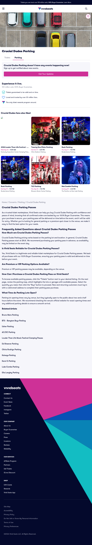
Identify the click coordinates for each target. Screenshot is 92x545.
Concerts (12, 202)
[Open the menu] (3, 8)
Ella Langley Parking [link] (10, 373)
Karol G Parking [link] (8, 361)
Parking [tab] (18, 58)
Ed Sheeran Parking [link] (10, 344)
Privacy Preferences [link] (11, 526)
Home (4, 202)
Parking (21, 202)
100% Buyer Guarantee (55, 2)
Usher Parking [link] (8, 326)
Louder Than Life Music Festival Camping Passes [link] (22, 338)
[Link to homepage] (46, 9)
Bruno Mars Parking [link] (10, 315)
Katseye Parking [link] (9, 355)
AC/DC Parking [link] (8, 332)
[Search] (86, 8)
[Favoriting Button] (88, 16)
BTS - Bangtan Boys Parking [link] (14, 321)
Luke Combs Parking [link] (10, 367)
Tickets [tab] (7, 58)
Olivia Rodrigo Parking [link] (11, 349)
